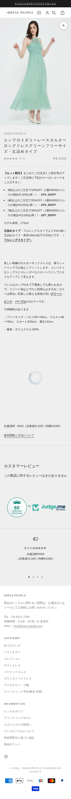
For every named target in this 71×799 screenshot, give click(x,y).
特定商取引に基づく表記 (19, 738)
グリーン (56, 294)
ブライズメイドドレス (18, 678)
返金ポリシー (12, 744)
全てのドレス (12, 646)
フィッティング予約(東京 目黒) (23, 692)
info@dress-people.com (28, 626)
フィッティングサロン (18, 718)
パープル (20, 302)
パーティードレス (15, 672)
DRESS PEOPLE (15, 133)
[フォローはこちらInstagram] (6, 757)
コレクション (12, 659)
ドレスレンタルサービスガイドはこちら (35, 3)
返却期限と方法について (19, 435)
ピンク (8, 302)
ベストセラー (12, 652)
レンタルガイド (13, 711)
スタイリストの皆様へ (18, 725)
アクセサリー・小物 (16, 685)
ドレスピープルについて (19, 731)
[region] (35, 553)
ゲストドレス (12, 665)
